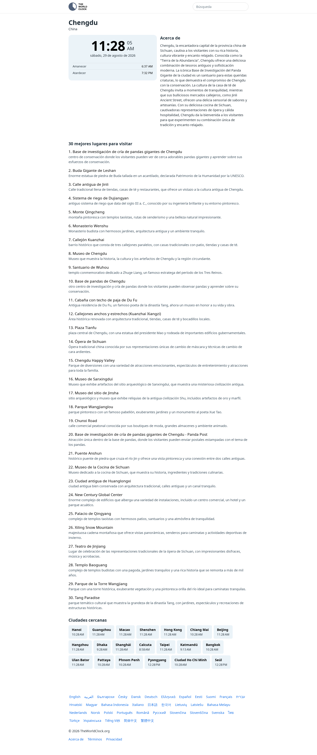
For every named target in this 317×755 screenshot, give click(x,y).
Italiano (138, 704)
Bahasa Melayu (218, 704)
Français (226, 697)
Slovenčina (178, 712)
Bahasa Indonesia (114, 704)
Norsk (95, 712)
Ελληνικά (168, 697)
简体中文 (130, 720)
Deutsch (151, 697)
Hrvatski (75, 704)
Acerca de (76, 739)
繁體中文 (147, 720)
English (74, 697)
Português (125, 712)
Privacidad (114, 739)
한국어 (166, 704)
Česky (122, 697)
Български (105, 697)
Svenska (218, 712)
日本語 (153, 704)
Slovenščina (199, 712)
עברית (240, 697)
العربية (88, 697)
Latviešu (197, 704)
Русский (159, 712)
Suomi (211, 697)
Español (185, 697)
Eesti (198, 697)
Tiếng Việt (112, 720)
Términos (95, 739)
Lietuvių (181, 704)
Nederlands (78, 712)
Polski (108, 712)
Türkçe (74, 720)
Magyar (91, 704)
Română (142, 712)
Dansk (136, 697)
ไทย (231, 712)
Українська (92, 720)
